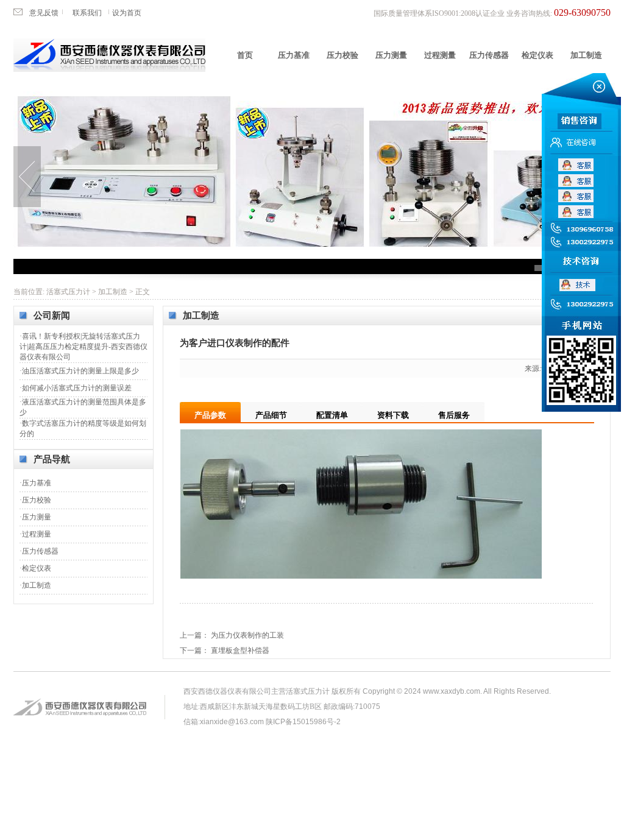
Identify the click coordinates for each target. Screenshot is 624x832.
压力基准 (294, 55)
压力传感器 (489, 55)
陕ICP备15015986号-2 (303, 721)
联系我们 (87, 13)
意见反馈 (43, 13)
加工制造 (586, 55)
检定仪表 (537, 55)
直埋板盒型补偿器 (240, 650)
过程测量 (440, 55)
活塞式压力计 (68, 291)
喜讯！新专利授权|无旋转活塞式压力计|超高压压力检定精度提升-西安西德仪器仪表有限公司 (83, 346)
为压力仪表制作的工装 (247, 635)
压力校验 (342, 55)
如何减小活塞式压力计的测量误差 (77, 388)
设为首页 (126, 13)
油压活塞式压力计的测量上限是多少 (80, 371)
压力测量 (391, 55)
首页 (245, 55)
